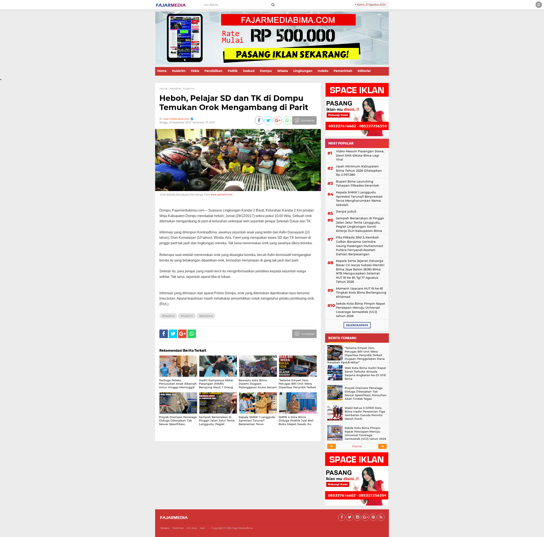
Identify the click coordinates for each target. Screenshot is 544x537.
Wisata (282, 71)
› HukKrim (188, 88)
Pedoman (178, 528)
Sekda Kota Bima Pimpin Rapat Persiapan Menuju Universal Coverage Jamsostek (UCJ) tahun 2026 (360, 310)
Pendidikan (213, 71)
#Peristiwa (206, 315)
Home (162, 71)
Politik (233, 71)
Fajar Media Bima (242, 528)
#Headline (168, 315)
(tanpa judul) (346, 211)
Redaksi (165, 528)
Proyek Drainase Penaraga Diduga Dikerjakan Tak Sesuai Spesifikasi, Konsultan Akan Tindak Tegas (366, 393)
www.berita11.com (221, 194)
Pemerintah (343, 71)
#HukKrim (187, 315)
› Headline (174, 88)
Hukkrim (179, 71)
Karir (202, 528)
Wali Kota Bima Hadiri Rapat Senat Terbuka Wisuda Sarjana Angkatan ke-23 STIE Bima (365, 373)
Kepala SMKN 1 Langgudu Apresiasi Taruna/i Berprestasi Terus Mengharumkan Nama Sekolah (359, 198)
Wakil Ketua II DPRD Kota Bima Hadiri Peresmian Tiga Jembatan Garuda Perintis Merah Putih (365, 413)
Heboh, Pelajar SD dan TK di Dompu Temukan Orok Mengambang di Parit (233, 102)
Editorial (364, 71)
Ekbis (195, 71)
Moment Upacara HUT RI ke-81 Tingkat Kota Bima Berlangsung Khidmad (361, 293)
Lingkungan (302, 71)
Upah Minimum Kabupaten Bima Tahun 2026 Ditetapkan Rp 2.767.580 (359, 170)
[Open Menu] (539, 4)
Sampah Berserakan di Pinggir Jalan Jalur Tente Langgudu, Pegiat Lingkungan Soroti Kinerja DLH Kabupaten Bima (360, 224)
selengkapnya (357, 325)
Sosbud (249, 71)
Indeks (323, 71)
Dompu (266, 71)
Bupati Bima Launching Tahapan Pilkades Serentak (357, 184)
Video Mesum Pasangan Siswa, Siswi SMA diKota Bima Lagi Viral (360, 155)
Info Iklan (192, 528)
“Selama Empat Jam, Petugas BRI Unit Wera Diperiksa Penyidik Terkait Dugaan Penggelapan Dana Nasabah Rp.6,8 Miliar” (356, 355)
